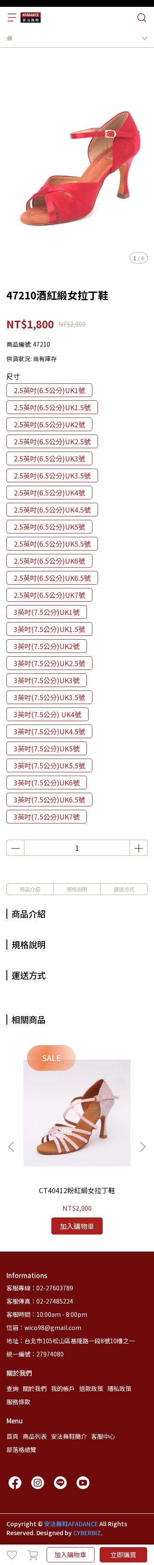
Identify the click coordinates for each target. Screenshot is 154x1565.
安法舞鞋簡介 (69, 1436)
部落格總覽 (21, 1449)
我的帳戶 (63, 1388)
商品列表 (35, 1436)
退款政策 (91, 1388)
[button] (142, 1147)
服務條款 (18, 1401)
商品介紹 (30, 889)
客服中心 (103, 1436)
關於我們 (35, 1388)
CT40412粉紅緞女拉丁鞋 (77, 1190)
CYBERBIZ (87, 1532)
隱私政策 (119, 1388)
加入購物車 (70, 1554)
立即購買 (123, 1554)
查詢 (12, 1388)
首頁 (12, 1436)
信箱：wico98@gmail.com (43, 1327)
